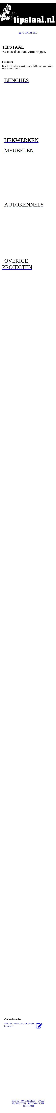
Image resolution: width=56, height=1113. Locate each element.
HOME (15, 1101)
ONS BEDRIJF (28, 1101)
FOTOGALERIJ (36, 1103)
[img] (28, 14)
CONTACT (28, 1106)
